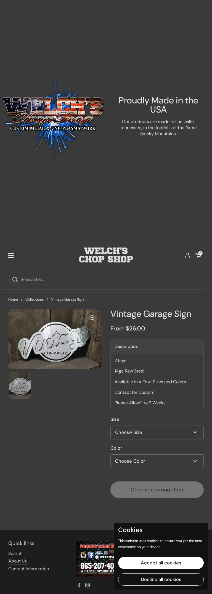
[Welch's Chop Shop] (106, 255)
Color (116, 448)
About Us (17, 561)
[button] (198, 255)
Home (13, 299)
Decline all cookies (161, 579)
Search (15, 553)
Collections (34, 299)
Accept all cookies (161, 563)
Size (114, 419)
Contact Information (28, 569)
